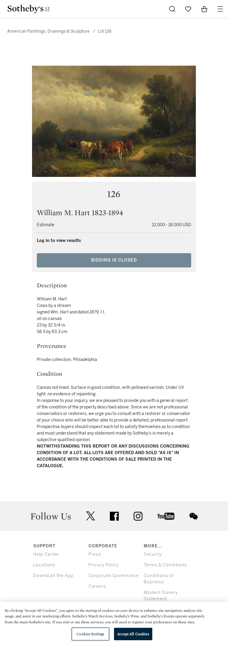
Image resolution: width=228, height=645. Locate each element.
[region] (114, 623)
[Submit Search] (172, 9)
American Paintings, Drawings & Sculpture (48, 31)
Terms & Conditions (165, 565)
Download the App (53, 575)
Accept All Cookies (133, 633)
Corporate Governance (113, 575)
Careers (97, 586)
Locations (44, 565)
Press (94, 554)
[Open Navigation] (220, 8)
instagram (138, 516)
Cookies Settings (90, 633)
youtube (166, 516)
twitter (90, 516)
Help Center (46, 554)
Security (153, 554)
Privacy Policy (103, 565)
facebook (114, 516)
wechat (193, 516)
